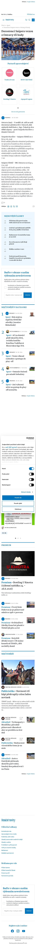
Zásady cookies (6, 842)
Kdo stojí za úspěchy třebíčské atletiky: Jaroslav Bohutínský (14, 321)
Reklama (24, 2)
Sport (8, 25)
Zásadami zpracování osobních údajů (18, 286)
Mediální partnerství (7, 853)
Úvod (3, 25)
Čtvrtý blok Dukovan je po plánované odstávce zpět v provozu (12, 610)
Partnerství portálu (7, 876)
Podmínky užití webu (7, 837)
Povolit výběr (18, 503)
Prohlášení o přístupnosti (9, 845)
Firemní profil (5, 873)
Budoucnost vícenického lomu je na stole (19, 236)
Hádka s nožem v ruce (16, 249)
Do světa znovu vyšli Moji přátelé (18, 243)
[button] (33, 20)
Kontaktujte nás (6, 832)
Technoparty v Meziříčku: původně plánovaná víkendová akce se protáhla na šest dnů (13, 727)
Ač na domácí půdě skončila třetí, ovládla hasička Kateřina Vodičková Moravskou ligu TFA (15, 340)
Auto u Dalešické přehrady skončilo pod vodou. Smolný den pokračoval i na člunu (12, 764)
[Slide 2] (18, 538)
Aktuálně (5, 722)
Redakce (7, 118)
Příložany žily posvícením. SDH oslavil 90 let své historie (19, 222)
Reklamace (4, 851)
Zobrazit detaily (26, 492)
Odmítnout (18, 509)
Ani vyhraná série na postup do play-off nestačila (16, 387)
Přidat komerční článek (8, 871)
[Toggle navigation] (3, 20)
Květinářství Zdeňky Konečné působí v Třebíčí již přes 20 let (12, 625)
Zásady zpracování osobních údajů (12, 840)
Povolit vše (18, 497)
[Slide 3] (20, 538)
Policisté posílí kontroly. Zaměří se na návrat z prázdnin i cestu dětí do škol (20, 258)
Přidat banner (5, 868)
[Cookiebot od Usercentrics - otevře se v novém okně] (26, 438)
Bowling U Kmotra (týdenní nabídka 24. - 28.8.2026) (17, 586)
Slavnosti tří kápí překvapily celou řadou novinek (16, 694)
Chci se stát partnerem (18, 112)
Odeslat (27, 295)
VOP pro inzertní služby (8, 848)
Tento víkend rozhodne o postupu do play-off (16, 359)
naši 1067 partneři (11, 447)
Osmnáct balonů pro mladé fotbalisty (16, 373)
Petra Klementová (10, 528)
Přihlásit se (31, 14)
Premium (6, 582)
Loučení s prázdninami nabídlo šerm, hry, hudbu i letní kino (20, 229)
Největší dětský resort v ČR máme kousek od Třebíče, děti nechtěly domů (12, 642)
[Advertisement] (18, 7)
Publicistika (7, 691)
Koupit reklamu (31, 2)
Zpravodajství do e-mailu (9, 834)
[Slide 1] (18, 107)
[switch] (31, 474)
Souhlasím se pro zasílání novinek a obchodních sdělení (19, 287)
